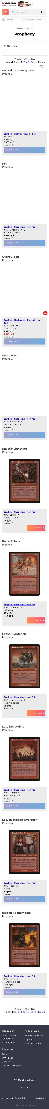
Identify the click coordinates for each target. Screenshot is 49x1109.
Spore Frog (10, 355)
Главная (19, 29)
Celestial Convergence (18, 70)
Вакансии (7, 1062)
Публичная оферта (12, 1065)
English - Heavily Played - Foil (20, 134)
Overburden (10, 256)
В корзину (39, 528)
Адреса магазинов (34, 1036)
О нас (5, 1054)
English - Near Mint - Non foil (19, 227)
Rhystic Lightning (14, 448)
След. (34, 62)
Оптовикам (8, 1058)
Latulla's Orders (13, 726)
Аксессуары (8, 1042)
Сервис (28, 1039)
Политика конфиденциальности (24, 1105)
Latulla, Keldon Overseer (19, 819)
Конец (41, 62)
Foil (4, 163)
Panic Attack (11, 541)
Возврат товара (32, 1043)
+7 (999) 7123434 (24, 1079)
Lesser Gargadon (14, 634)
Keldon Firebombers (16, 912)
